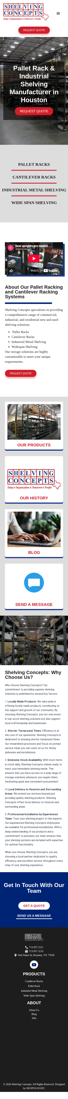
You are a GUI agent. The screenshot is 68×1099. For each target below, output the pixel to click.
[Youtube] (34, 964)
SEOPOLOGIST (35, 1088)
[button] (58, 13)
